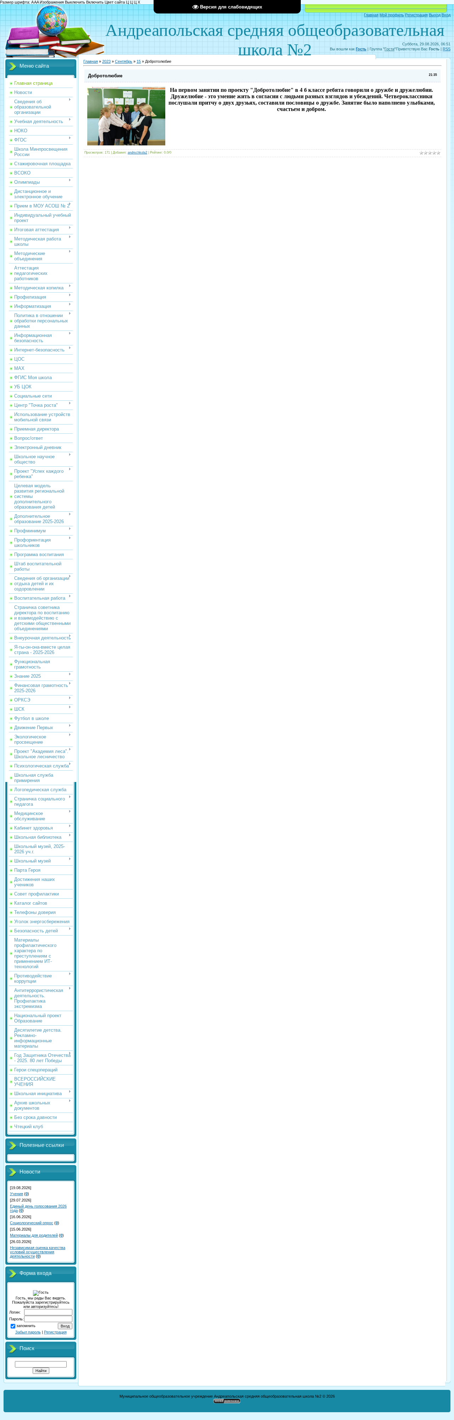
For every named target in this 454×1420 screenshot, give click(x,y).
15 (139, 61)
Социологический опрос (31, 1223)
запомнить (25, 1326)
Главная (371, 15)
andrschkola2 (137, 152)
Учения (16, 1194)
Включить (95, 2)
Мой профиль (392, 15)
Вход (446, 15)
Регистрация (416, 15)
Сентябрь (123, 61)
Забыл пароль (28, 1332)
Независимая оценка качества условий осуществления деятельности (37, 1252)
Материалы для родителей (34, 1235)
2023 (106, 61)
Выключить (75, 2)
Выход (435, 15)
